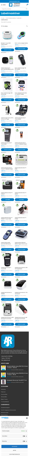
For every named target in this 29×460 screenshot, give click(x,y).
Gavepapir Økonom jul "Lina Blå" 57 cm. (17, 380)
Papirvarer (3, 391)
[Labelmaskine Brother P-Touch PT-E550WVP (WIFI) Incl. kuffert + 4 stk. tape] (7, 160)
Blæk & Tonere (4, 399)
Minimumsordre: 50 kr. (14, 1)
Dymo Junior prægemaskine (21, 43)
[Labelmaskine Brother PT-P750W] (21, 210)
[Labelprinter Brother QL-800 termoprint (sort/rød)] (7, 309)
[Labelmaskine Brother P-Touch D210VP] (21, 110)
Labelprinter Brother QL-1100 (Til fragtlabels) (21, 268)
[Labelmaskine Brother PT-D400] (21, 160)
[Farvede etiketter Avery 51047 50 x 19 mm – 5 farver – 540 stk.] (3, 368)
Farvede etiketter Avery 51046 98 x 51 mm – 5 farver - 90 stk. (17, 374)
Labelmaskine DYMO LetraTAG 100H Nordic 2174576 (6, 244)
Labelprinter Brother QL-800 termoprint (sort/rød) (7, 318)
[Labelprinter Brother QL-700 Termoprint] (21, 284)
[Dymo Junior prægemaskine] (21, 35)
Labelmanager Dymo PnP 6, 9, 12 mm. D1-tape (7, 118)
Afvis (14, 450)
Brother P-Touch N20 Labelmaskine (6, 43)
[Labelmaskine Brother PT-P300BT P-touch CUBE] (7, 210)
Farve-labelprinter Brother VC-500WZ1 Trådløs (21, 93)
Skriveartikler (4, 396)
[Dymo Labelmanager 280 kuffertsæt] (7, 85)
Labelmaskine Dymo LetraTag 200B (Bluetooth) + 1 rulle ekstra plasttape (7, 69)
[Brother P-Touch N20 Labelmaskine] (7, 35)
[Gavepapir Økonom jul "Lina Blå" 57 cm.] (3, 382)
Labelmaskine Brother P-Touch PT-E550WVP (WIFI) (21, 143)
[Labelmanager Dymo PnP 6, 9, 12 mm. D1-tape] (7, 110)
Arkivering (3, 389)
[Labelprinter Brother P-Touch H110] (7, 259)
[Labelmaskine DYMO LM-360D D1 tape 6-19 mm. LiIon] (21, 234)
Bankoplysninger (4, 412)
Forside (2, 18)
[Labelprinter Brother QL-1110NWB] (7, 284)
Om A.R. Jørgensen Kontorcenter (8, 410)
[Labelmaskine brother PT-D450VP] (7, 185)
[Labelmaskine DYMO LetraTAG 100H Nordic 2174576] (7, 234)
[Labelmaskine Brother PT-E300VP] (21, 185)
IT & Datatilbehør (5, 401)
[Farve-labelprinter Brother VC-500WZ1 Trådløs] (21, 85)
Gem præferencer (14, 454)
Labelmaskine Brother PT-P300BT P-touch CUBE (7, 218)
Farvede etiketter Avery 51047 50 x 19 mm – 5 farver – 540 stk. (17, 367)
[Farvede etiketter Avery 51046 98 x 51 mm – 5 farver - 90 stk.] (3, 375)
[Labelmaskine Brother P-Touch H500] (7, 135)
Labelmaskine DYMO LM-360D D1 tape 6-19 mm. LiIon (21, 243)
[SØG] (26, 8)
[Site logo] (14, 4)
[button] (27, 418)
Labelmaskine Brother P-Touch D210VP (20, 118)
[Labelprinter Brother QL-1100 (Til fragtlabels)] (21, 259)
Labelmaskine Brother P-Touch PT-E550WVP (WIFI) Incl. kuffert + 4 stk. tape (7, 169)
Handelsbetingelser (5, 407)
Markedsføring (4, 415)
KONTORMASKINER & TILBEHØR (13, 18)
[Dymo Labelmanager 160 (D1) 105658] (21, 60)
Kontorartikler (4, 394)
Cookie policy (13, 457)
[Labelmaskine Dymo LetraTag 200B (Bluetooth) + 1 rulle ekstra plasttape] (7, 60)
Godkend (14, 446)
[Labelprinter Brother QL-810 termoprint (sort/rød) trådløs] (21, 309)
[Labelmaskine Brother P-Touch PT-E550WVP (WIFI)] (21, 135)
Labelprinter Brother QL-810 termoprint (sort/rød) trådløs (21, 319)
